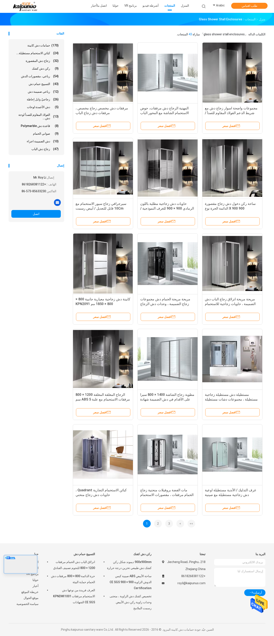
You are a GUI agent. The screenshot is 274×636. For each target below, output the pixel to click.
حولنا (36, 580)
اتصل (36, 214)
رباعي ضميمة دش (43, 91)
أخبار (36, 586)
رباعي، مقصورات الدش (40, 76)
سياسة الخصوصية (27, 604)
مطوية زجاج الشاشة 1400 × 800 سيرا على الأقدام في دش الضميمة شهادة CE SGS (167, 399)
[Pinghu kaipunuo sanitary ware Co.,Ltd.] (25, 6)
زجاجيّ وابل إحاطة (43, 99)
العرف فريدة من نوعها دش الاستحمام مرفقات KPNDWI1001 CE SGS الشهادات (74, 596)
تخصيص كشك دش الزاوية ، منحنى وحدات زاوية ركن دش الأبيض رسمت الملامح (131, 602)
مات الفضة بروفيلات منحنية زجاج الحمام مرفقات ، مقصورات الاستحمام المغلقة (167, 495)
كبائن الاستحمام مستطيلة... (37, 53)
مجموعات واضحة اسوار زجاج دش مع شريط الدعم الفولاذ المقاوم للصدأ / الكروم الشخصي (231, 113)
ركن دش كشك (45, 68)
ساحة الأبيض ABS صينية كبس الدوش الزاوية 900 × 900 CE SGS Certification (131, 582)
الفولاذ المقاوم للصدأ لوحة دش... (38, 116)
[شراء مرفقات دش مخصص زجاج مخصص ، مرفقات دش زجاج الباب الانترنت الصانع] (103, 73)
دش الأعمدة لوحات (43, 107)
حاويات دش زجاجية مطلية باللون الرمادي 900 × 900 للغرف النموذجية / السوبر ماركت (167, 208)
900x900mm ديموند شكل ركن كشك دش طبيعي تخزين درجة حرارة (129, 565)
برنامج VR (32, 574)
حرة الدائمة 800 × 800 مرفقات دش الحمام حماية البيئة (73, 579)
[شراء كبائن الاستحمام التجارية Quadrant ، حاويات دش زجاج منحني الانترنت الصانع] (103, 454)
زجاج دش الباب (45, 149)
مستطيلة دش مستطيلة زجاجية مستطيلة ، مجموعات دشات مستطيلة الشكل (231, 399)
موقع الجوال (31, 598)
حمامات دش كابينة (43, 45)
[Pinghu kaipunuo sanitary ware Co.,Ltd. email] (57, 202)
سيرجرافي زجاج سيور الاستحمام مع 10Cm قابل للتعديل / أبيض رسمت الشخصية (101, 208)
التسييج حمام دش (44, 84)
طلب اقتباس (249, 5)
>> (191, 523)
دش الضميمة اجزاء (43, 141)
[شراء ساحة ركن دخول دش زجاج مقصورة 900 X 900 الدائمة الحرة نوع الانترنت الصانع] (232, 168)
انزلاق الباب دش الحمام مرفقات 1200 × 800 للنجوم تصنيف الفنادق (74, 565)
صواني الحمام (46, 133)
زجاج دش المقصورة (42, 61)
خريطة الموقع (30, 592)
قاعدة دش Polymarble (40, 126)
